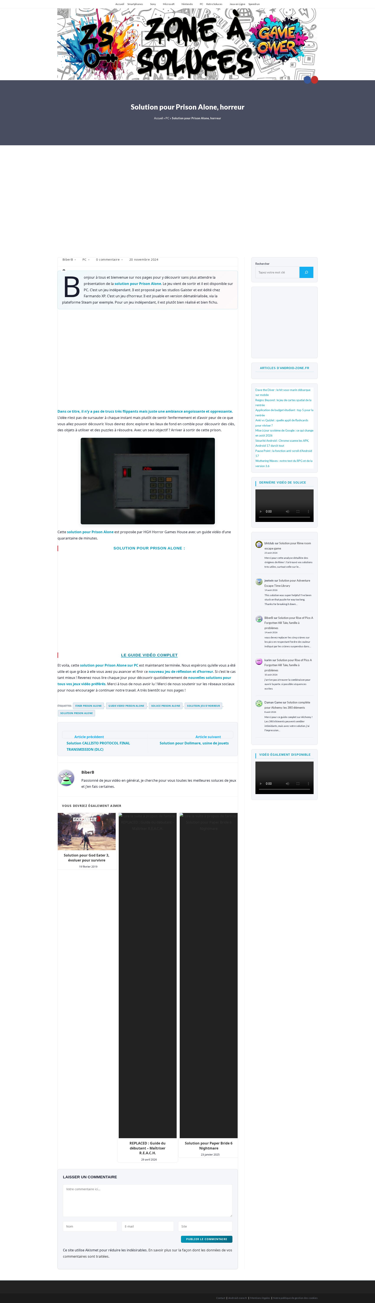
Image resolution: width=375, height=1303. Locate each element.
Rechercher (262, 263)
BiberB (67, 259)
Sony (153, 4)
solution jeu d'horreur (203, 705)
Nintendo (187, 4)
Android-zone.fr (237, 1298)
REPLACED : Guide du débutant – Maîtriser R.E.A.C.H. (148, 1148)
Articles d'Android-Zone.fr (284, 368)
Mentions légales (260, 1298)
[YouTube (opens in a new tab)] (314, 80)
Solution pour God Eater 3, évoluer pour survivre (86, 857)
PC (201, 4)
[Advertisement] (187, 198)
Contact (220, 1298)
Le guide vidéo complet (149, 655)
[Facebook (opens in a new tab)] (307, 80)
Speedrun (254, 4)
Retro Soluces (214, 4)
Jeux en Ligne (237, 4)
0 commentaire (108, 259)
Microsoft (168, 4)
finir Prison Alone (88, 705)
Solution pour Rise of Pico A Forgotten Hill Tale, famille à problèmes (289, 623)
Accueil (119, 4)
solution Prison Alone (76, 713)
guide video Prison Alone (126, 705)
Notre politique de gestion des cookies (295, 1298)
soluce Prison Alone (165, 705)
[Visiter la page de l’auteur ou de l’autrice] (66, 777)
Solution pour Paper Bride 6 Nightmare (208, 1145)
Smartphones (135, 4)
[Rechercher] (306, 272)
